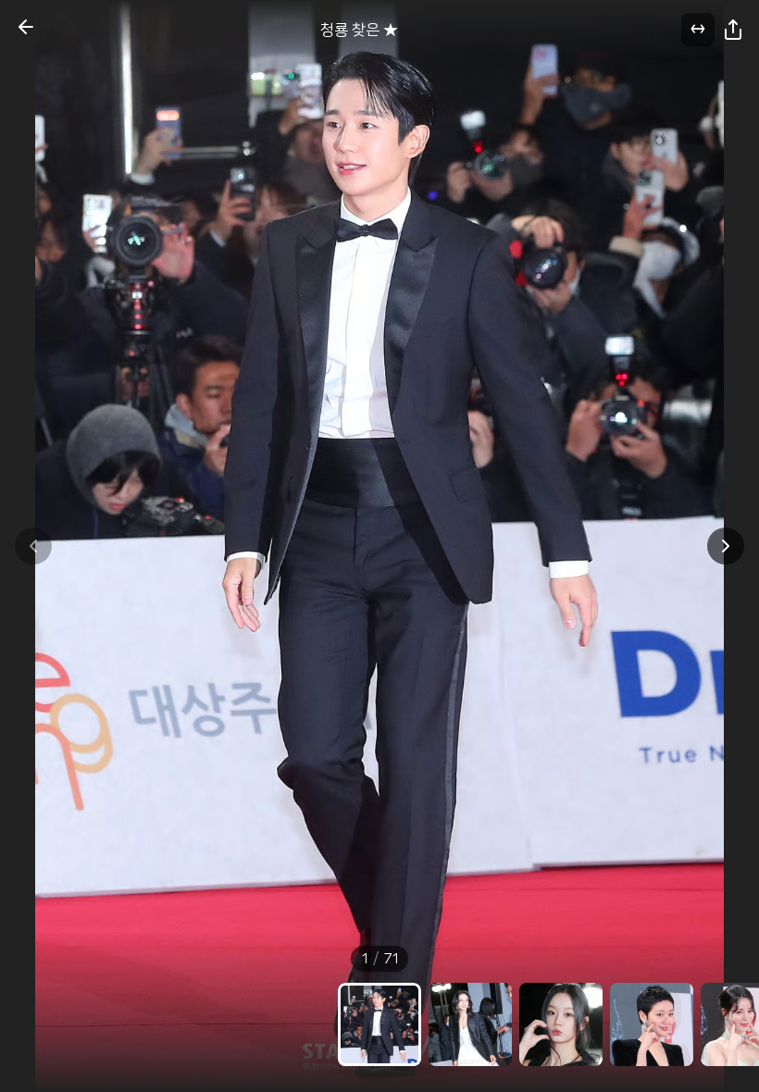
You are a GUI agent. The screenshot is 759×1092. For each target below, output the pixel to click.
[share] (733, 30)
